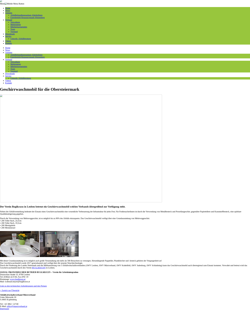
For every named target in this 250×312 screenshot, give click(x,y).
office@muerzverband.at (17, 306)
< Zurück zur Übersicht (9, 290)
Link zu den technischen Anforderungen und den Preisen (23, 286)
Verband (8, 20)
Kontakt (8, 43)
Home (7, 8)
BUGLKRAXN (39, 268)
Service (8, 36)
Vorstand (14, 31)
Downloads (10, 34)
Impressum (4, 309)
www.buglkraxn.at (17, 279)
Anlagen (8, 13)
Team (12, 29)
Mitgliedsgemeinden (18, 27)
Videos (8, 41)
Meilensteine (15, 24)
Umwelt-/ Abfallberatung (20, 39)
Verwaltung (15, 22)
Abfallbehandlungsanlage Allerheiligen (26, 15)
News (7, 10)
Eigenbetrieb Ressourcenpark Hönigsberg (27, 17)
